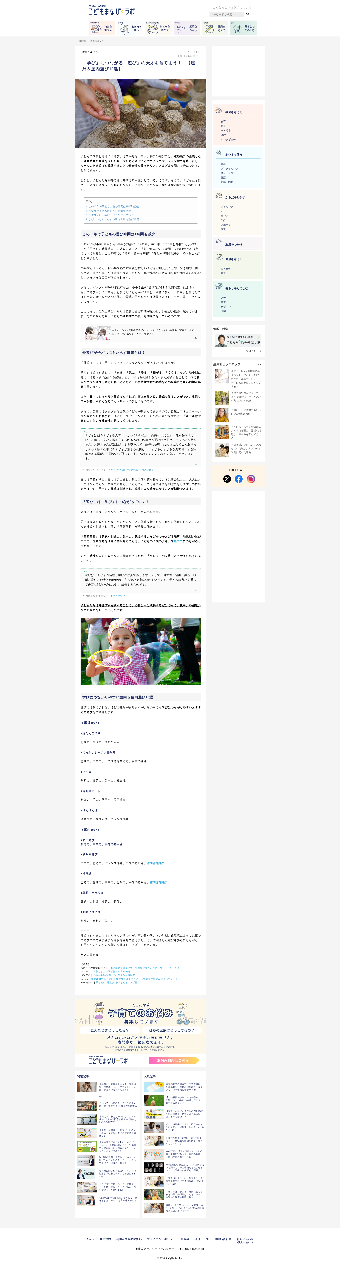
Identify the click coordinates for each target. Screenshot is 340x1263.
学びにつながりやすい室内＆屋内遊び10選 (114, 219)
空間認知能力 (156, 863)
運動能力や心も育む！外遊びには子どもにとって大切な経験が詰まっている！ (134, 979)
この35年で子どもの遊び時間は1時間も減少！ (116, 206)
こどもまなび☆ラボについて (231, 7)
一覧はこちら (251, 351)
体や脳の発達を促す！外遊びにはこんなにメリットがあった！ (145, 968)
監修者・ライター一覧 (195, 1239)
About (90, 1239)
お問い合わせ (222, 1239)
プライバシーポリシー (161, 1239)
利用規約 (105, 1239)
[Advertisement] (238, 70)
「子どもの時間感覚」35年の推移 (112, 971)
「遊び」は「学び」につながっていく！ (112, 215)
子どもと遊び (117, 596)
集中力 (178, 541)
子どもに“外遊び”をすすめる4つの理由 (130, 470)
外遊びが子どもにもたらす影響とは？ (111, 210)
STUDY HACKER (193, 1248)
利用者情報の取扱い (129, 1239)
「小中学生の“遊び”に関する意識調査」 (115, 975)
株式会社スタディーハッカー (156, 1248)
